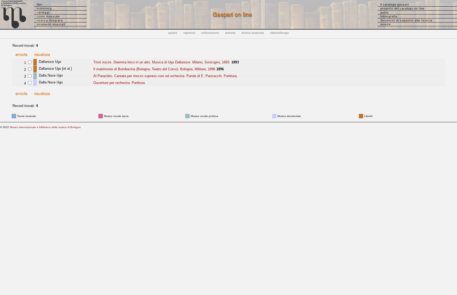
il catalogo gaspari (394, 4)
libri (40, 4)
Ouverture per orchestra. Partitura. (119, 83)
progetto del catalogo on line (402, 8)
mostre (385, 24)
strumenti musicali (51, 24)
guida (384, 12)
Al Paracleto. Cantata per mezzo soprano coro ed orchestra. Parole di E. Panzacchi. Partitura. (165, 76)
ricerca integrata (50, 20)
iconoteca (44, 8)
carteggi (43, 12)
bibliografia (388, 16)
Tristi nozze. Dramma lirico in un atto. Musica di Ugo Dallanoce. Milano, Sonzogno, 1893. (161, 62)
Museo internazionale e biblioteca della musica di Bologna (45, 127)
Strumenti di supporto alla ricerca (406, 20)
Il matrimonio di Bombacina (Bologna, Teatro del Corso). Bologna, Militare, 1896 (153, 69)
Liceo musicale (48, 16)
